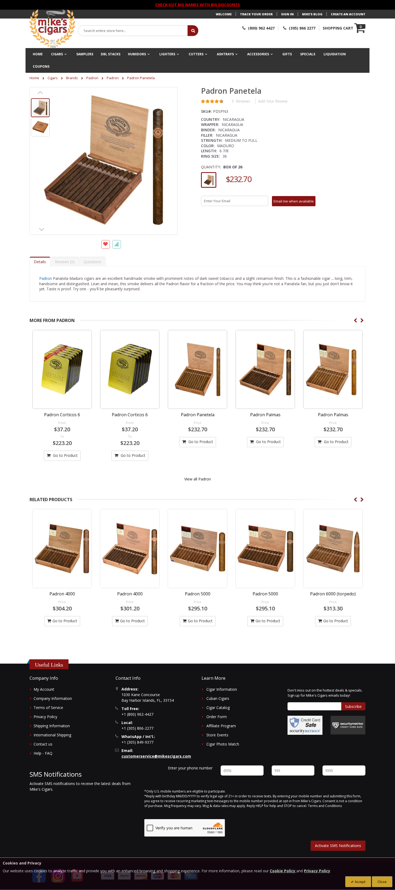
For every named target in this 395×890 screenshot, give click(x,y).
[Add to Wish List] (105, 244)
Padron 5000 (130, 594)
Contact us (43, 744)
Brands (72, 77)
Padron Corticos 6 (62, 415)
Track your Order (256, 14)
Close (382, 881)
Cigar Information (221, 689)
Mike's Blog (312, 14)
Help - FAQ (43, 753)
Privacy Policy (45, 716)
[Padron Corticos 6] (62, 369)
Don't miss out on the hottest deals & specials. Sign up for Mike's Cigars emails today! (325, 693)
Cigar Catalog (218, 707)
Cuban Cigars (217, 698)
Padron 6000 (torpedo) (265, 594)
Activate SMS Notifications (338, 845)
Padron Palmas (265, 415)
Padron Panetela (197, 415)
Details (40, 261)
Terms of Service (48, 707)
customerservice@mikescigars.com (156, 756)
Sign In (287, 14)
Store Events (217, 734)
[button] (40, 92)
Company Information (53, 698)
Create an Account (348, 14)
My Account (44, 689)
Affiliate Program (221, 725)
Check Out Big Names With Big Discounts (197, 4)
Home (34, 77)
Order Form (216, 716)
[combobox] (133, 30)
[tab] (40, 261)
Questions (92, 261)
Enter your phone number (190, 767)
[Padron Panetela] (197, 369)
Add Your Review (273, 101)
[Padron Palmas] (265, 369)
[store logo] (52, 28)
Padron (92, 77)
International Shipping (52, 734)
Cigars (53, 77)
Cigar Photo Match (222, 744)
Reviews (64, 261)
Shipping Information (52, 725)
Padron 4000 (62, 594)
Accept (359, 881)
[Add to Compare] (116, 244)
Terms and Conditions (325, 806)
